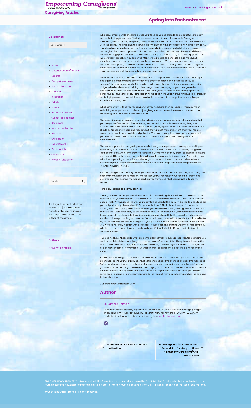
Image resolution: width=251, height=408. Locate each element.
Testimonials (58, 149)
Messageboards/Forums (65, 70)
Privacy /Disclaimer (62, 159)
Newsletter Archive (62, 128)
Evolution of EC (59, 144)
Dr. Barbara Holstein (116, 304)
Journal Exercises (61, 86)
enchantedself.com (170, 316)
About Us (56, 133)
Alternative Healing (62, 112)
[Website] (106, 323)
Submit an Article (61, 248)
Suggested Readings (62, 117)
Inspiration (57, 97)
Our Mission (57, 138)
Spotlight (56, 91)
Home (188, 7)
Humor (55, 107)
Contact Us (57, 154)
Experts (55, 76)
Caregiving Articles (62, 12)
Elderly (55, 102)
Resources (57, 123)
